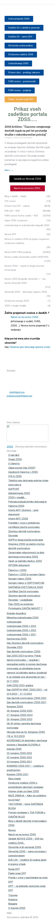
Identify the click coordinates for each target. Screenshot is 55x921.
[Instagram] (32, 365)
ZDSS (10, 446)
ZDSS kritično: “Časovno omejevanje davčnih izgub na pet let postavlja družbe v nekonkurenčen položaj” (27, 130)
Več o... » (9, 170)
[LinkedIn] (40, 365)
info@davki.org (16, 392)
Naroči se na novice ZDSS (24, 317)
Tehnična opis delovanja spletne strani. (29, 347)
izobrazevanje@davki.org (19, 396)
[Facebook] (24, 365)
